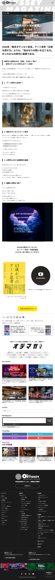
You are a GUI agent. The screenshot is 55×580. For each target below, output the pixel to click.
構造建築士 (40, 528)
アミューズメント (5, 510)
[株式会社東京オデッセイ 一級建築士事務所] (9, 3)
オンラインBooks (41, 503)
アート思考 (16, 321)
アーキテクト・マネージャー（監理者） (46, 530)
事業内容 (21, 493)
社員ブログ (40, 544)
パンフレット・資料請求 (43, 505)
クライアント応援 (23, 529)
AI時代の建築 (9, 321)
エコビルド (4, 512)
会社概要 (39, 493)
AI (3, 321)
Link (18, 424)
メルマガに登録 (49, 420)
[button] (51, 443)
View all (43, 442)
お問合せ (39, 546)
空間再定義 (17, 323)
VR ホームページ (41, 507)
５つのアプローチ (41, 495)
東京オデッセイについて (43, 497)
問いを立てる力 (39, 321)
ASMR (21, 357)
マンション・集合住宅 (6, 506)
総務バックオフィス (42, 537)
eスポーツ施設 (4, 508)
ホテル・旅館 (18, 352)
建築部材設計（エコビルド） (44, 526)
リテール (45, 352)
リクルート (42, 357)
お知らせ (35, 357)
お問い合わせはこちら (27, 308)
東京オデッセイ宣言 (8, 323)
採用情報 (39, 514)
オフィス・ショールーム (35, 352)
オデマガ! (11, 352)
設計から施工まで (24, 517)
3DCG (3, 514)
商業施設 (26, 352)
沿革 (39, 499)
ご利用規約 (40, 509)
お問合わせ (27, 486)
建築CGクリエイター (42, 524)
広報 (39, 535)
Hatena (17, 317)
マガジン (2, 496)
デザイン (23, 321)
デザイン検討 (30, 321)
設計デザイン (22, 495)
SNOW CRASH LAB (23, 521)
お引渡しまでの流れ (42, 501)
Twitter (11, 317)
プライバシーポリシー (42, 511)
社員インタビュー (41, 541)
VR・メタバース (13, 357)
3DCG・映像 (23, 523)
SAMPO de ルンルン (25, 527)
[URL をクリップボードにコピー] (8, 317)
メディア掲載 (28, 357)
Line (23, 317)
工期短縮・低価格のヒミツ (26, 515)
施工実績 (23, 513)
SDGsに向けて (24, 519)
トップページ (3, 493)
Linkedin (20, 317)
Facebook (14, 317)
